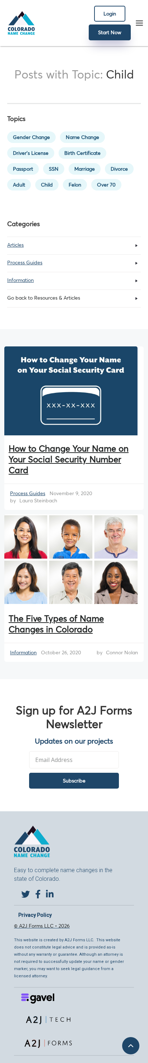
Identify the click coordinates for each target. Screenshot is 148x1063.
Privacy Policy (35, 915)
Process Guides (27, 493)
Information (23, 652)
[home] (19, 23)
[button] (139, 23)
